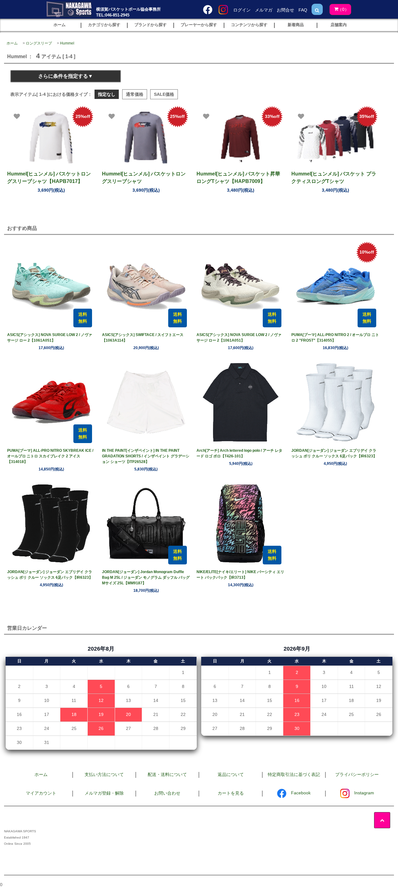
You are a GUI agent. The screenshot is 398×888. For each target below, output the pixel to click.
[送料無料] (51, 286)
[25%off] (51, 137)
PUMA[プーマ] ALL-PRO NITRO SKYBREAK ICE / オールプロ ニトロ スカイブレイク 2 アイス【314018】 (50, 456)
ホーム (12, 43)
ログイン (242, 9)
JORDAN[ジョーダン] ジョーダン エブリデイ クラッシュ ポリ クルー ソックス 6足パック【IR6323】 (334, 453)
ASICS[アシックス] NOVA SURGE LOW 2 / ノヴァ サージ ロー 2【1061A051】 (49, 338)
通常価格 (134, 94)
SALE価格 (164, 94)
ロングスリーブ (39, 43)
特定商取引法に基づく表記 (294, 774)
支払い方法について (104, 774)
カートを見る (231, 793)
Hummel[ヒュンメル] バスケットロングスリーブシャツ (144, 177)
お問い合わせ (167, 793)
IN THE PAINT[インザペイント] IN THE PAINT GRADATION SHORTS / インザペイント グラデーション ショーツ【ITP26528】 (145, 456)
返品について (231, 774)
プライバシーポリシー (357, 774)
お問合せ (285, 9)
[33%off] (240, 137)
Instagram (364, 792)
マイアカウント (41, 793)
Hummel (67, 43)
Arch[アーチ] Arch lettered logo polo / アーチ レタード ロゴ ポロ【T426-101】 (239, 453)
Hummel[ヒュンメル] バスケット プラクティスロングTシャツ (333, 177)
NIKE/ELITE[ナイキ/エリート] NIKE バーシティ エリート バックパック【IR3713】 (240, 575)
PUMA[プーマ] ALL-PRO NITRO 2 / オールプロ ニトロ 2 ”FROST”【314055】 (335, 338)
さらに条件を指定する (63, 76)
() (343, 9)
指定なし (106, 94)
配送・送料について (167, 774)
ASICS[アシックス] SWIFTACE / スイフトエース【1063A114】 (142, 338)
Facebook (301, 792)
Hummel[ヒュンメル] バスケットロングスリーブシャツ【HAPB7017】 (49, 177)
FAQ (302, 9)
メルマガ (263, 9)
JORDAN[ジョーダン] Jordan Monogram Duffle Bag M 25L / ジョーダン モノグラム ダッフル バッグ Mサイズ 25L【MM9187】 (146, 577)
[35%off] (335, 137)
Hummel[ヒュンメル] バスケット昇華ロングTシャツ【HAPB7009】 (238, 177)
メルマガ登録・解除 (104, 793)
